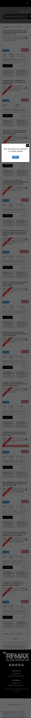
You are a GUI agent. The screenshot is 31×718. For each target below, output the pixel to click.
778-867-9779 (16, 683)
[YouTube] (19, 665)
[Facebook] (10, 665)
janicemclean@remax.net (9, 75)
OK (15, 157)
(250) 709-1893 (7, 73)
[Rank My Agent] (22, 665)
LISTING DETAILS (8, 65)
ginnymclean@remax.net (23, 75)
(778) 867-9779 (20, 73)
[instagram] (13, 665)
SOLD (27, 11)
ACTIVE (20, 11)
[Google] (16, 665)
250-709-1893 (16, 673)
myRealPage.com (18, 704)
